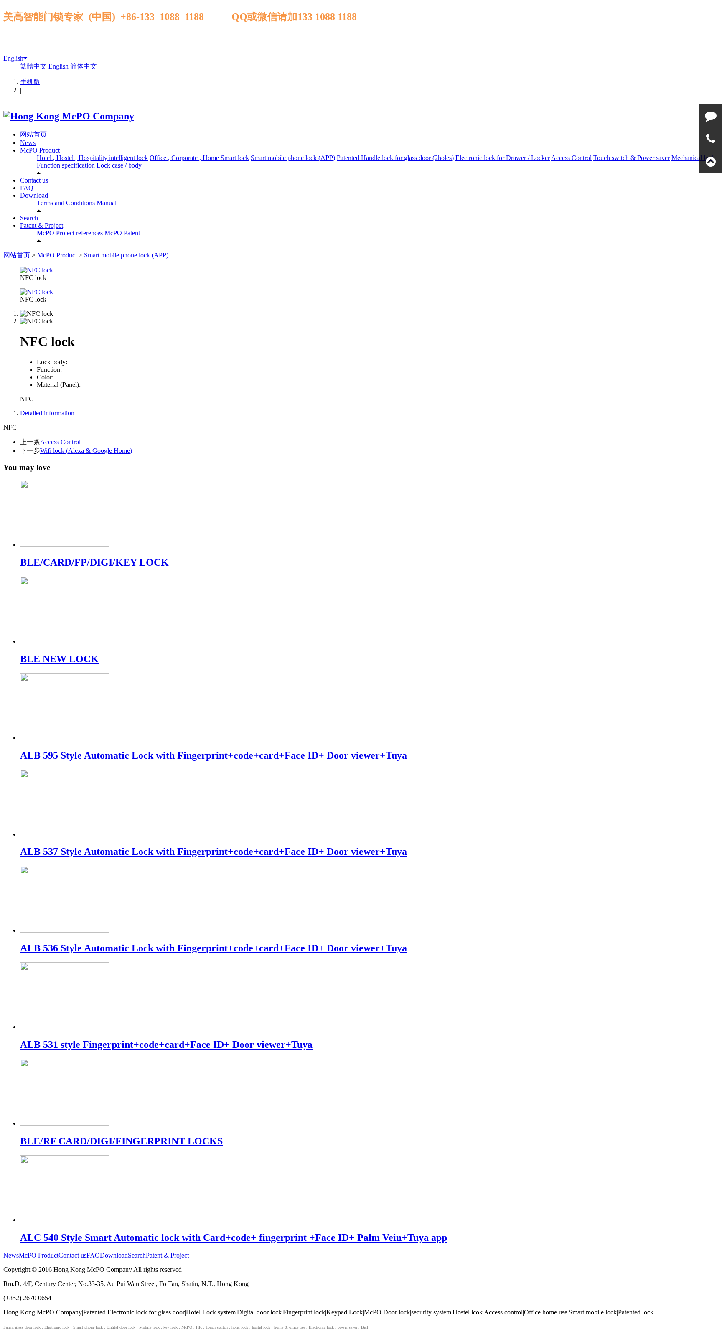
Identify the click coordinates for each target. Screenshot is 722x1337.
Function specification (66, 165)
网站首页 (33, 134)
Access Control (571, 157)
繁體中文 (33, 66)
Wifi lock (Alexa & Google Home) (86, 450)
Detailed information (47, 413)
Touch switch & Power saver (631, 157)
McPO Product (40, 150)
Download (34, 195)
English (13, 58)
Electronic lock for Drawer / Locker (502, 157)
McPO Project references (70, 232)
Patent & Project (41, 225)
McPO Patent (122, 232)
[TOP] (710, 161)
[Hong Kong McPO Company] (68, 116)
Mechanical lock (693, 157)
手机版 (30, 81)
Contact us (34, 180)
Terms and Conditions (67, 202)
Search (29, 217)
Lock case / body (119, 165)
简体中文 (83, 66)
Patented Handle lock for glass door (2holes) (395, 157)
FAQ (26, 187)
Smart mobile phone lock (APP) (293, 157)
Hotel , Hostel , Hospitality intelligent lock (92, 157)
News (28, 142)
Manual (107, 202)
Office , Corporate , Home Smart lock (199, 157)
